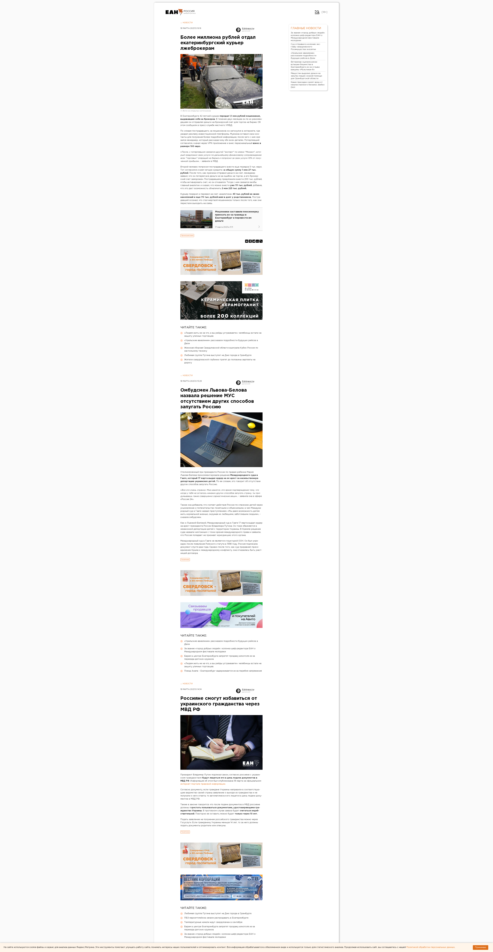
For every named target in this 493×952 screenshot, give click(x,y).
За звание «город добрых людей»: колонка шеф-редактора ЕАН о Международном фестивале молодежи (219, 650)
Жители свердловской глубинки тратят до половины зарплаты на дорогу (219, 361)
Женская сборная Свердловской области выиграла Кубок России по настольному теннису (221, 349)
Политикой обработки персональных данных (430, 947)
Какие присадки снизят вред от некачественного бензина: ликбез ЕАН (307, 84)
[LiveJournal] (261, 241)
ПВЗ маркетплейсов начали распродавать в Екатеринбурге (216, 918)
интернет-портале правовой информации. (203, 784)
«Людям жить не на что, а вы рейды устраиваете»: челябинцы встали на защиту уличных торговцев (222, 334)
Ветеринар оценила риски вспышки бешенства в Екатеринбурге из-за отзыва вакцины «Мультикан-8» (305, 65)
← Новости (186, 22)
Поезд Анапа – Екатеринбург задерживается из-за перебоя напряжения (223, 671)
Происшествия (187, 235)
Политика (185, 559)
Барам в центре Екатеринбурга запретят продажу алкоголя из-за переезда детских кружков (219, 657)
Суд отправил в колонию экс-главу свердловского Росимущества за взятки (306, 46)
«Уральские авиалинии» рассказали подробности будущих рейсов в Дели (221, 342)
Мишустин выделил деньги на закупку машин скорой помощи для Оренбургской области (306, 76)
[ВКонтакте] (246, 241)
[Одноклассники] (250, 241)
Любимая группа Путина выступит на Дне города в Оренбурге (218, 355)
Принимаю (480, 947)
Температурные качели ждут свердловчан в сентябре (213, 922)
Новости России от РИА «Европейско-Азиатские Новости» (174, 12)
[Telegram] (253, 241)
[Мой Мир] (257, 241)
